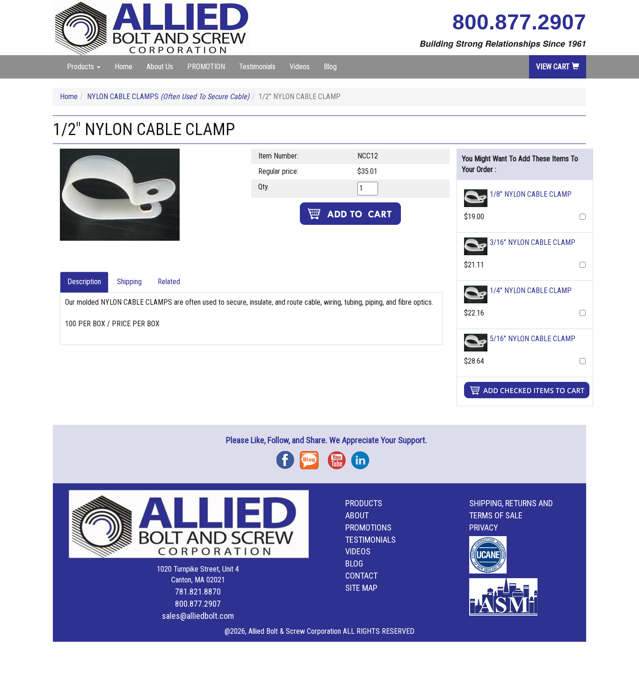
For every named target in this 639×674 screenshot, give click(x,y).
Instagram (363, 457)
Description (84, 281)
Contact (361, 576)
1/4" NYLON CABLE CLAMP (531, 290)
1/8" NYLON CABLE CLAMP (531, 194)
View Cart (554, 66)
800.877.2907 (519, 22)
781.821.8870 (198, 591)
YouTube (339, 457)
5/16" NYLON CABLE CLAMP (532, 338)
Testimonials (257, 66)
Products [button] (81, 66)
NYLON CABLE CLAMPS (168, 96)
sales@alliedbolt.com (198, 616)
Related (169, 281)
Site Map (361, 588)
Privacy (483, 527)
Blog (330, 66)
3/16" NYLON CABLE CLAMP (532, 242)
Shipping (129, 281)
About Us (159, 66)
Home (123, 66)
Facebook (288, 457)
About (357, 515)
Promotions (368, 527)
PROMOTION (206, 66)
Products (363, 503)
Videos (300, 66)
